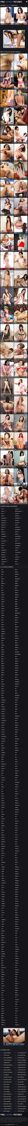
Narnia (17, 674)
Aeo (2, 574)
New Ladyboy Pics (8, 1082)
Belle (2, 665)
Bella (3, 663)
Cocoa (3, 729)
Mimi (17, 606)
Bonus (3, 684)
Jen (2, 889)
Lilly (2, 992)
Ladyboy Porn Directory (9, 1077)
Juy (2, 928)
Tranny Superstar (7, 1060)
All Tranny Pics (21, 1084)
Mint (17, 620)
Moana (17, 626)
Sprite (17, 915)
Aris (2, 620)
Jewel (3, 901)
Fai (2, 784)
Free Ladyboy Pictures (9, 1124)
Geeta (3, 807)
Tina (16, 953)
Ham (2, 844)
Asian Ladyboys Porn (8, 1106)
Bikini (3, 529)
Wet (16, 561)
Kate (2, 944)
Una (16, 967)
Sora (16, 908)
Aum (3, 626)
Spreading (18, 543)
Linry (2, 1004)
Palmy (17, 775)
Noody (17, 725)
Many (3, 1024)
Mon (16, 633)
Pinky (17, 823)
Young (17, 563)
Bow (2, 688)
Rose (17, 862)
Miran (17, 622)
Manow (3, 1022)
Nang (16, 663)
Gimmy (3, 818)
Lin (2, 997)
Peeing (17, 520)
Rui (16, 864)
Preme (17, 848)
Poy (16, 844)
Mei (16, 588)
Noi (16, 711)
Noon (17, 729)
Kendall (3, 953)
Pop (16, 841)
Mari (17, 569)
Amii (2, 592)
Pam (16, 777)
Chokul (3, 718)
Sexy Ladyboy (21, 1077)
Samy (17, 871)
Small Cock (18, 536)
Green (3, 837)
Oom (16, 768)
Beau (3, 649)
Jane (3, 876)
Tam (16, 937)
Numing (17, 738)
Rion (16, 860)
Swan (17, 926)
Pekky (17, 807)
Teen (17, 550)
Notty (16, 732)
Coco (3, 727)
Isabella (3, 862)
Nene (16, 693)
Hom (2, 851)
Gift (2, 812)
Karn (3, 940)
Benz (3, 670)
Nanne (17, 665)
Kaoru (3, 935)
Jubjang (3, 919)
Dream (3, 768)
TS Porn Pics (6, 1055)
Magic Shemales (7, 1099)
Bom (2, 679)
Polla (16, 830)
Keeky (3, 951)
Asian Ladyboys (7, 1101)
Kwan (3, 972)
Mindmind (17, 613)
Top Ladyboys (7, 1067)
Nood (16, 722)
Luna (2, 1011)
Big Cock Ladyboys (22, 1060)
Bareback (4, 518)
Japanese (4, 561)
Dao (3, 743)
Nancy (17, 661)
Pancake (17, 782)
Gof (2, 828)
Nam (17, 649)
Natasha (17, 681)
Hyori (3, 855)
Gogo (3, 830)
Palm (16, 773)
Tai (16, 935)
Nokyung (17, 716)
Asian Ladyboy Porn (8, 1094)
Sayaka (17, 880)
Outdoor (17, 513)
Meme (17, 590)
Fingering (4, 550)
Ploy (16, 825)
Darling (3, 748)
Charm (3, 711)
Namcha (17, 652)
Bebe (3, 654)
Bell (2, 661)
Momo (17, 631)
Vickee (17, 972)
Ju (2, 917)
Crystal (3, 741)
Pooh (16, 839)
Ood (16, 766)
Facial (3, 545)
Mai (2, 1015)
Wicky (17, 988)
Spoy (16, 912)
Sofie (16, 899)
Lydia (3, 1013)
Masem (17, 574)
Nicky (16, 700)
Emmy (3, 780)
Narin (16, 672)
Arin (3, 617)
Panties (17, 515)
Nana (17, 658)
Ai (2, 576)
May (16, 576)
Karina (3, 937)
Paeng (17, 770)
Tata (17, 944)
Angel (3, 601)
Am (2, 588)
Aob (2, 613)
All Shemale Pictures (22, 1072)
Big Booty (4, 522)
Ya (16, 997)
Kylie (2, 976)
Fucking (4, 552)
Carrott (3, 706)
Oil (16, 757)
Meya (16, 592)
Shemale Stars (21, 1057)
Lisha (3, 1008)
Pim (16, 818)
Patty (17, 798)
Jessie (3, 896)
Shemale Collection (8, 1065)
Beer (3, 658)
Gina (2, 821)
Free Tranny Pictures (22, 1091)
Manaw (3, 1020)
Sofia (16, 896)
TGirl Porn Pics (21, 1111)
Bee (3, 656)
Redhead (18, 527)
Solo (17, 541)
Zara (16, 1022)
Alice (3, 578)
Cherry (3, 716)
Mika (16, 599)
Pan (16, 780)
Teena (17, 947)
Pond (17, 834)
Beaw (3, 652)
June (3, 926)
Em (2, 775)
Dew (2, 761)
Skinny (17, 534)
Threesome (18, 552)
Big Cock (4, 525)
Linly (2, 1001)
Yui (16, 1015)
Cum (3, 538)
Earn (2, 770)
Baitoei (3, 631)
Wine (17, 992)
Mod (16, 629)
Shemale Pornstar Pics (23, 1074)
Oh (16, 754)
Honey (3, 853)
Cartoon (3, 709)
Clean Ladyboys (7, 1069)
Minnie (17, 617)
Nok (16, 713)
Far (2, 789)
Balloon (3, 638)
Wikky (17, 990)
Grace (3, 834)
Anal (3, 509)
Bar (2, 642)
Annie (3, 608)
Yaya (16, 1001)
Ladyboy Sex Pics (7, 1108)
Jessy (3, 899)
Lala (2, 983)
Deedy (3, 754)
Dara (2, 745)
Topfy (17, 960)
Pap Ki (17, 786)
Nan (16, 656)
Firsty (3, 798)
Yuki (16, 1017)
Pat (16, 796)
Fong (2, 800)
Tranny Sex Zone (21, 1069)
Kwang (3, 974)
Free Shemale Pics (22, 1099)
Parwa (17, 793)
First (3, 796)
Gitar (2, 823)
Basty (3, 645)
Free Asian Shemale (8, 1079)
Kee (2, 949)
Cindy (3, 725)
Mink (16, 615)
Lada (2, 981)
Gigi (2, 816)
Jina (3, 908)
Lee (2, 988)
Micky (17, 597)
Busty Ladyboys (7, 1052)
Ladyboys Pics (7, 1062)
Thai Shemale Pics (22, 1108)
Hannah (3, 846)
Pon (16, 832)
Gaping (4, 554)
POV (17, 525)
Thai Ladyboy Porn (22, 1052)
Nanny (17, 668)
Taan (16, 931)
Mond (17, 636)
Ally (2, 585)
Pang (16, 784)
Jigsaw (3, 903)
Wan (16, 981)
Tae (16, 933)
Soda (17, 894)
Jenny (3, 892)
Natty (17, 686)
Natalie (17, 679)
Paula (17, 800)
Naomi (17, 670)
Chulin (3, 722)
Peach (17, 802)
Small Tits (18, 538)
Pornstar (17, 522)
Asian (4, 511)
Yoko (17, 1008)
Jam (2, 873)
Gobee (3, 825)
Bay (2, 647)
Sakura (17, 867)
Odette (17, 750)
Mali (2, 1017)
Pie (16, 816)
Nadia (17, 647)
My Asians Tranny (8, 1103)
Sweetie (17, 928)
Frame (3, 802)
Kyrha (3, 979)
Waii (16, 979)
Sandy (17, 873)
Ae (2, 569)
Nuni (16, 741)
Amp (2, 597)
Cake (3, 697)
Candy (3, 702)
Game (3, 805)
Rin (16, 855)
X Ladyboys (6, 1074)
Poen (16, 828)
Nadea (17, 645)
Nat (16, 677)
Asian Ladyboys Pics (8, 1057)
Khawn (3, 956)
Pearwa (17, 805)
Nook (16, 727)
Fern (3, 793)
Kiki (2, 958)
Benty (3, 668)
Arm (2, 622)
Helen (3, 848)
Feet (3, 547)
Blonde (3, 531)
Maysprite (17, 578)
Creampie (4, 536)
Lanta (3, 985)
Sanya (17, 876)
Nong (16, 718)
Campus (3, 700)
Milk (16, 601)
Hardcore (4, 557)
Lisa (3, 1006)
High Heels (4, 559)
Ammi (3, 594)
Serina (17, 883)
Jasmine (4, 883)
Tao (16, 942)
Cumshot (4, 541)
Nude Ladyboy (7, 1111)
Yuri (16, 1020)
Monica (17, 638)
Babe (3, 515)
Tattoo (17, 547)
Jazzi (3, 887)
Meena (17, 585)
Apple (3, 615)
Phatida (17, 809)
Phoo (16, 814)
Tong (16, 956)
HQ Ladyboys (6, 1089)
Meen (17, 583)
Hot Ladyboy (20, 1103)
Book (3, 686)
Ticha (17, 951)
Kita (2, 963)
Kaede (3, 931)
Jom (2, 910)
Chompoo (4, 720)
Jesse (3, 894)
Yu (16, 1013)
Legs (3, 563)
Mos (16, 642)
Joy (2, 915)
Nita (16, 706)
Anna (3, 606)
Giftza (3, 814)
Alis (2, 581)
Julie (2, 924)
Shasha (17, 885)
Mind (16, 610)
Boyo (3, 693)
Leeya (3, 990)
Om (16, 764)
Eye (2, 782)
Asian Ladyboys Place (22, 1089)
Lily (2, 995)
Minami (17, 608)
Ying (16, 1004)
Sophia (17, 905)
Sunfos (17, 919)
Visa (16, 976)
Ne (16, 688)
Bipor (3, 674)
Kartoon (3, 942)
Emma (3, 777)
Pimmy (17, 821)
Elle (2, 773)
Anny (3, 610)
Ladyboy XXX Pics (22, 1065)
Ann (2, 604)
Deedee (3, 752)
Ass (3, 513)
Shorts (17, 531)
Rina (16, 857)
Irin (2, 860)
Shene (17, 887)
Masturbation (19, 511)
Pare (16, 789)
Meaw (17, 581)
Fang (2, 786)
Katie (3, 947)
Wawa (17, 983)
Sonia (17, 903)
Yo (16, 1006)
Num (16, 736)
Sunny (17, 921)
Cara (2, 704)
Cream (3, 734)
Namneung (18, 654)
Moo (17, 640)
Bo (2, 677)
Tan (16, 940)
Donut (3, 766)
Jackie (3, 867)
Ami (2, 590)
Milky (16, 604)
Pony (16, 837)
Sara (17, 878)
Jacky (3, 869)
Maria (17, 572)
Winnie (17, 995)
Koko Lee (3, 967)
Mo (16, 624)
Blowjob (4, 534)
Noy (16, 734)
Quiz (17, 853)
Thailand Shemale (22, 1086)
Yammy (17, 999)
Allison (3, 583)
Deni (2, 759)
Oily (16, 759)
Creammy (4, 736)
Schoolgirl (18, 529)
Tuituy (17, 963)
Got (2, 832)
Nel (16, 690)
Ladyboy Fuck (21, 1094)
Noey (16, 709)
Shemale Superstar (8, 1072)
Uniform (17, 557)
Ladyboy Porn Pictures (23, 1062)
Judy (2, 921)
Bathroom (4, 520)
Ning (17, 704)
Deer (2, 757)
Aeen (3, 572)
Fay (2, 791)
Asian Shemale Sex (22, 1079)
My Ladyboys (6, 1086)
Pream (17, 846)
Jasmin (3, 880)
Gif (2, 809)
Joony (3, 912)
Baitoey (3, 633)
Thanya (17, 949)
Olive (16, 761)
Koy (2, 969)
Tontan (17, 958)
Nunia (17, 743)
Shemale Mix (21, 1082)
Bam (2, 640)
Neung (17, 697)
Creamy (3, 738)
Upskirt (17, 559)
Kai (2, 933)
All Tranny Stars (7, 1096)
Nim (16, 702)
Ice (2, 857)
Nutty (17, 748)
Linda (3, 999)
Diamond (3, 764)
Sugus (17, 917)
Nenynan (17, 695)
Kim (2, 960)
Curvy (3, 543)
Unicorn (17, 969)
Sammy (17, 869)
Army (3, 624)
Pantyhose (18, 518)
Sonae (17, 901)
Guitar (3, 839)
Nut (16, 745)
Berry (3, 672)
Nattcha (17, 684)
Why (16, 985)
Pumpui (17, 851)
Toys (17, 554)
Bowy (3, 690)
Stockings (18, 545)
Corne (3, 732)
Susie (16, 924)
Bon (3, 681)
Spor (16, 910)
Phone (17, 812)
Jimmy (3, 905)
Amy (3, 599)
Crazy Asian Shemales (23, 1055)
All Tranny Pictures (22, 1096)
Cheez (3, 713)
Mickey (17, 594)
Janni (3, 878)
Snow (17, 892)
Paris (17, 791)
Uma (16, 965)
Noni (16, 720)
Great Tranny (6, 1084)
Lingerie (18, 509)
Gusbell (3, 841)
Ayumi (3, 629)
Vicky (16, 974)
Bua (2, 695)
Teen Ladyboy (7, 1091)
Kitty (3, 965)
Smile (17, 889)
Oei (16, 752)
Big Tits (4, 527)
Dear (2, 750)
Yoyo (17, 1011)
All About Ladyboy (22, 1106)
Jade (3, 871)
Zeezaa (17, 1024)
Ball (2, 636)
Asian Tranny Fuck (22, 1101)
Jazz (3, 885)
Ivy (2, 864)
